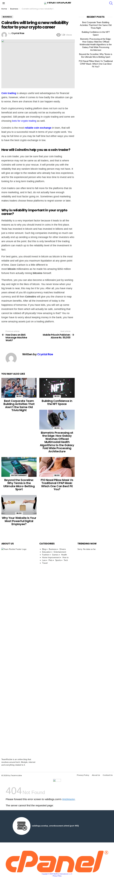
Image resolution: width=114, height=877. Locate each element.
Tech (66, 560)
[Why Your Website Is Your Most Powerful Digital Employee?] (19, 505)
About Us (96, 775)
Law (44, 560)
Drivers (63, 549)
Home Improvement (51, 557)
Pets (50, 560)
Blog (19, 396)
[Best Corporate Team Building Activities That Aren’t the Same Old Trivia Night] (19, 388)
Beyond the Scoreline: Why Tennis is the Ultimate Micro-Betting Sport (19, 484)
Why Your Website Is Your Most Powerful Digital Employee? (19, 521)
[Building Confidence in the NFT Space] (57, 388)
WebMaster (68, 799)
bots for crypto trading (24, 120)
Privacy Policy (83, 775)
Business (53, 549)
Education (46, 552)
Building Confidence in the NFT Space (57, 402)
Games (55, 555)
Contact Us (108, 775)
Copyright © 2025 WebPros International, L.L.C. (57, 874)
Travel (45, 563)
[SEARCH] (111, 3)
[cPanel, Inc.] (57, 872)
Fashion (45, 555)
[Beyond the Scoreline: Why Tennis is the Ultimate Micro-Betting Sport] (19, 467)
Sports (58, 560)
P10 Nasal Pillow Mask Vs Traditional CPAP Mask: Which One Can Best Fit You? (57, 484)
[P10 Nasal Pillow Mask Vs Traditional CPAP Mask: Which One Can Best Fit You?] (57, 467)
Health (64, 555)
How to (65, 557)
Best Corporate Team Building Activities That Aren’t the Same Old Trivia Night (18, 405)
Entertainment (19, 475)
